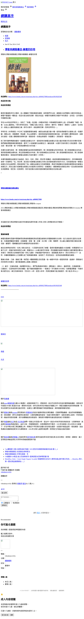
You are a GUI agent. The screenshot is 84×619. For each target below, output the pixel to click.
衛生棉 (6, 437)
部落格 (7, 38)
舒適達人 (15, 437)
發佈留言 (4, 505)
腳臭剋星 (11, 403)
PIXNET (26, 590)
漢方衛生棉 (31, 437)
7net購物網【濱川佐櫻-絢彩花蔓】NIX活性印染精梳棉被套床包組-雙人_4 (31, 449)
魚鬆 (2, 351)
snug (2, 297)
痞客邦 (19, 483)
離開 (11, 615)
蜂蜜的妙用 (5, 281)
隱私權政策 (53, 590)
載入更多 (4, 493)
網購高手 (7, 16)
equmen (14, 412)
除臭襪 (6, 399)
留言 (24, 483)
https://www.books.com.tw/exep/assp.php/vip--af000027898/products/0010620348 (35, 96)
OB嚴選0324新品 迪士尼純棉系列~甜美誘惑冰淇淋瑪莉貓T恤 (27, 456)
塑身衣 (3, 334)
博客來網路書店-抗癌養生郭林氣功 (17, 451)
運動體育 (17, 32)
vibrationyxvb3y (6, 472)
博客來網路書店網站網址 (10, 188)
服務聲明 (61, 590)
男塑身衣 (29, 412)
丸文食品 (21, 422)
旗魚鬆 (8, 424)
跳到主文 (4, 21)
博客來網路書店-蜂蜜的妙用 (20, 49)
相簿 (6, 36)
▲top (3, 489)
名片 (6, 41)
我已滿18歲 (5, 615)
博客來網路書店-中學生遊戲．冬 (16, 454)
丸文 (2, 359)
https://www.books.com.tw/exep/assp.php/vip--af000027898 (21, 199)
